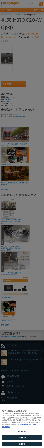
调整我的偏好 (22, 431)
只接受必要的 (22, 438)
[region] (22, 426)
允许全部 (22, 444)
